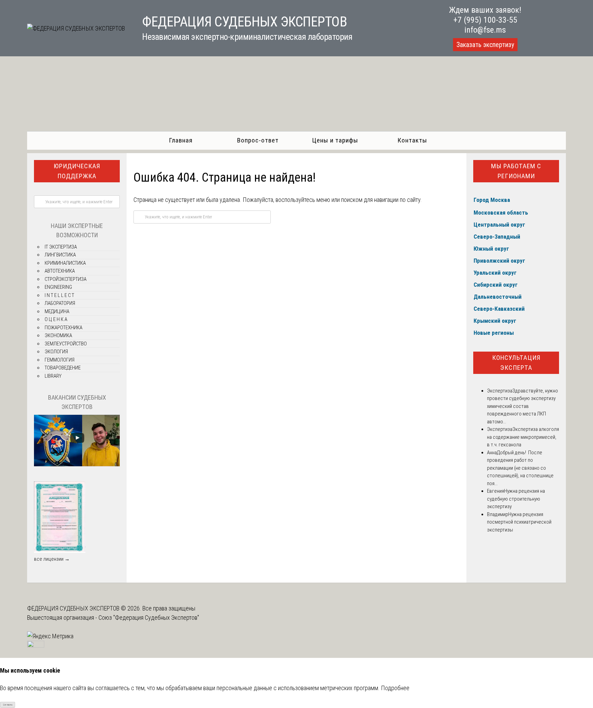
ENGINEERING (58, 287)
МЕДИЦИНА (57, 311)
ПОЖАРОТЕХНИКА (63, 327)
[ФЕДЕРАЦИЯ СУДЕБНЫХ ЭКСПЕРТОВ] (76, 28)
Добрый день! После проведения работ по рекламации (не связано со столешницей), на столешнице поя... (520, 468)
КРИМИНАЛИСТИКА (65, 263)
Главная (181, 140)
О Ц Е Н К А (56, 319)
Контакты (412, 140)
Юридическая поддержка (77, 171)
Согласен (7, 704)
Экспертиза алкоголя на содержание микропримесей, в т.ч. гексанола (523, 437)
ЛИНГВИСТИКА (60, 255)
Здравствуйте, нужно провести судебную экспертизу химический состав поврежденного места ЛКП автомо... (522, 406)
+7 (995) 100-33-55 (485, 20)
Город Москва (492, 199)
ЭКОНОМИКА (58, 335)
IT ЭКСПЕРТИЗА (61, 247)
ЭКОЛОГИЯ (56, 352)
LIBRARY (53, 376)
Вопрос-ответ (258, 140)
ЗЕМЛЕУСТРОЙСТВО (66, 344)
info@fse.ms (485, 30)
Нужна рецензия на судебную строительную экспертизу (516, 499)
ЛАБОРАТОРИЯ (60, 303)
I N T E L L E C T (59, 295)
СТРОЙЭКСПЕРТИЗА (65, 279)
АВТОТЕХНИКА (60, 271)
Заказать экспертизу (485, 45)
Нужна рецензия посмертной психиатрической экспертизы (519, 522)
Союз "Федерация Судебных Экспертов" (148, 617)
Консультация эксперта (516, 363)
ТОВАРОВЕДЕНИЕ (63, 368)
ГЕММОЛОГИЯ (59, 360)
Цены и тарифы (335, 140)
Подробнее (395, 688)
